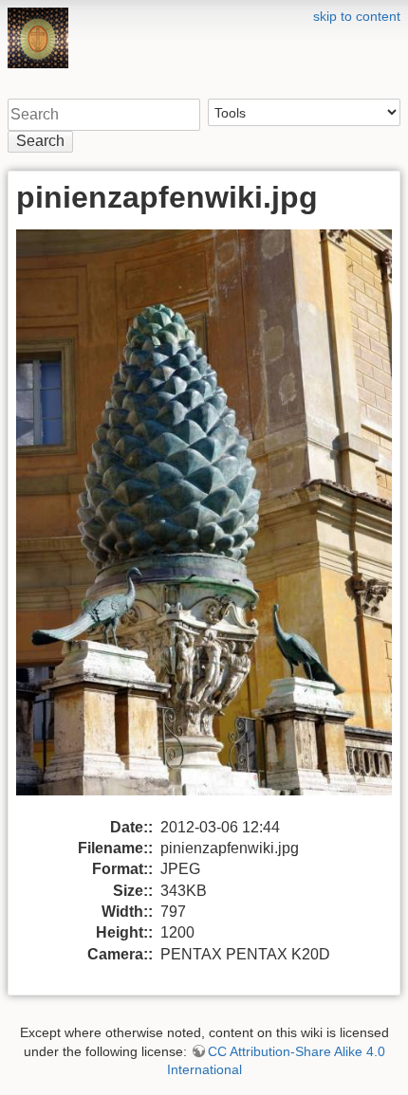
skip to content (356, 16)
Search (40, 141)
